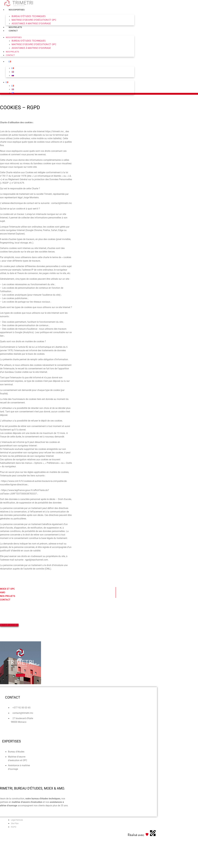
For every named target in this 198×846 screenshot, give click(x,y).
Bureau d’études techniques (29, 16)
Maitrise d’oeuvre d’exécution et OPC (34, 20)
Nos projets (15, 27)
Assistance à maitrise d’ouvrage (31, 23)
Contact (13, 31)
